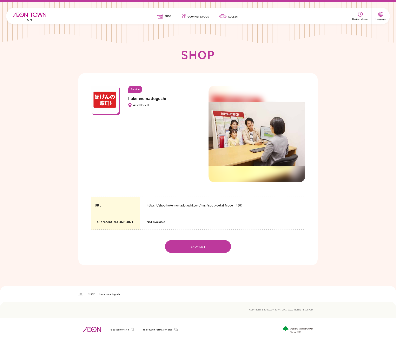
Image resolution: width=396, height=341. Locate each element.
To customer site (119, 329)
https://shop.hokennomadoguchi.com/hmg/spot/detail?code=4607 (195, 205)
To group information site (157, 329)
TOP (80, 294)
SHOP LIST (198, 246)
